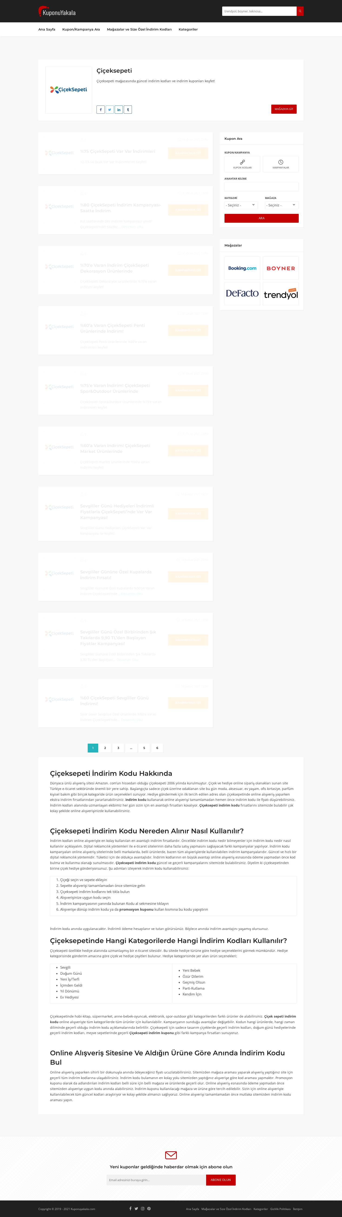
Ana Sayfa (46, 29)
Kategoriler (188, 29)
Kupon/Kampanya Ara (81, 29)
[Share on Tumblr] (128, 110)
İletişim (297, 1209)
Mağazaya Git (284, 109)
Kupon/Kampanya (237, 152)
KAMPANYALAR (281, 167)
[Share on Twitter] (110, 110)
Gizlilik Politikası (280, 1209)
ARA (262, 218)
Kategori (231, 198)
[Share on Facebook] (101, 110)
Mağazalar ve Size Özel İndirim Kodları (139, 29)
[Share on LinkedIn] (119, 110)
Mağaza (270, 198)
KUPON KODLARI (242, 167)
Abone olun (221, 1180)
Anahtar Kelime (236, 178)
